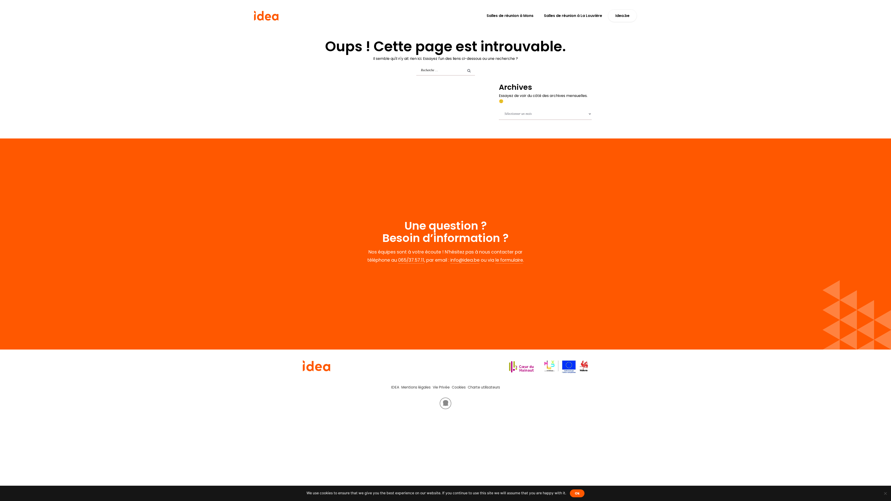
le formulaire (509, 260)
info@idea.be (465, 260)
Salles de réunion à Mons (510, 15)
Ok (577, 493)
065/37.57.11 (411, 260)
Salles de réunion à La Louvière (573, 15)
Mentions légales (416, 387)
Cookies (459, 387)
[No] (885, 493)
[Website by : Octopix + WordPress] (445, 403)
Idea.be (622, 15)
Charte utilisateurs (484, 387)
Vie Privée (441, 387)
